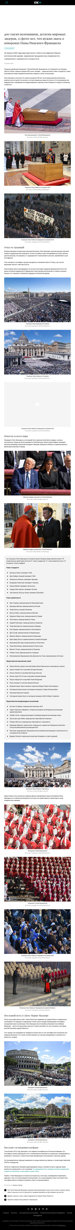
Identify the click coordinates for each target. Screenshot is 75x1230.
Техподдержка (37, 1215)
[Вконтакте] (35, 1209)
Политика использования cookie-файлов (52, 1213)
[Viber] (43, 1209)
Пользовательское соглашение (28, 1213)
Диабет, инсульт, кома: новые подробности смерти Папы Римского (30, 1196)
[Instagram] (28, 1209)
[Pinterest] (46, 1209)
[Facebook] (32, 1209)
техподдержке (61, 1225)
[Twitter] (39, 1209)
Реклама (69, 1213)
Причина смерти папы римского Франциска (23, 1200)
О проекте (6, 1213)
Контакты (14, 1213)
